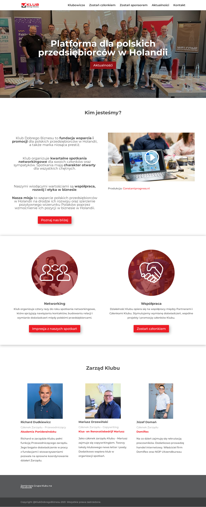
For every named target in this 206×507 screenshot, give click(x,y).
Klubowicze (76, 5)
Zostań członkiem (102, 5)
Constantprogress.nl (136, 188)
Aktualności (160, 5)
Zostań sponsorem (134, 5)
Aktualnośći (103, 65)
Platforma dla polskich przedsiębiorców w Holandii (103, 48)
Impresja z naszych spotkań (54, 329)
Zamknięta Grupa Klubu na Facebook (36, 486)
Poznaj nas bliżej (54, 220)
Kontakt (179, 5)
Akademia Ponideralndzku (38, 431)
